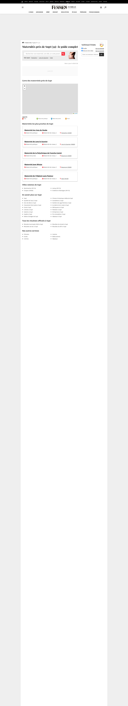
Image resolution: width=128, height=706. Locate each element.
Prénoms (83, 12)
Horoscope (94, 1)
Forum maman (94, 12)
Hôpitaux (55, 239)
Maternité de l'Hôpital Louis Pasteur (38, 176)
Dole (51, 58)
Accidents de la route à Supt (60, 205)
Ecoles (26, 236)
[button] (24, 86)
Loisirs (88, 1)
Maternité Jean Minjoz (33, 164)
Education (65, 12)
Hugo (100, 1)
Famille (68, 1)
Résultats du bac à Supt (31, 226)
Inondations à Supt (57, 200)
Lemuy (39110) (56, 188)
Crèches (26, 239)
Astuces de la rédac (88, 51)
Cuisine (36, 1)
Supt (25, 198)
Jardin (51, 1)
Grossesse (39, 12)
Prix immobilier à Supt (58, 214)
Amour (57, 1)
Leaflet (75, 113)
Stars (83, 1)
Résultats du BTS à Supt (59, 226)
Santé (73, 1)
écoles (74, 12)
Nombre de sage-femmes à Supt (61, 203)
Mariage (62, 1)
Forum (105, 1)
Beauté (31, 1)
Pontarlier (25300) (66, 133)
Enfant (55, 12)
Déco (47, 1)
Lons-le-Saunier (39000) (68, 144)
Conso (31, 12)
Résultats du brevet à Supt (60, 224)
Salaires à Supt (28, 212)
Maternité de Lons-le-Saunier (36, 142)
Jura (34, 42)
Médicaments (56, 236)
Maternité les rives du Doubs (35, 130)
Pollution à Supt (57, 209)
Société (78, 1)
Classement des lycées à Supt (32, 205)
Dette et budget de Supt (31, 216)
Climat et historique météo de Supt (62, 198)
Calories (54, 234)
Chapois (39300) (28, 190)
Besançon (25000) (66, 156)
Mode (26, 1)
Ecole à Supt (27, 207)
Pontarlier (34, 58)
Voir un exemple (100, 48)
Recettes (41, 1)
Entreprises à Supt (57, 212)
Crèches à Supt (28, 209)
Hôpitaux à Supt (57, 216)
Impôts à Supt (28, 214)
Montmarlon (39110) (30, 188)
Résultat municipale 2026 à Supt (33, 224)
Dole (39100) (64, 178)
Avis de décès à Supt (30, 203)
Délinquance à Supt (58, 207)
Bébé (47, 12)
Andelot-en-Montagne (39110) (61, 190)
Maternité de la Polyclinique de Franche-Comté (43, 153)
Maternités (28, 42)
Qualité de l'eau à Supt (30, 200)
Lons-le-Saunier (43, 58)
